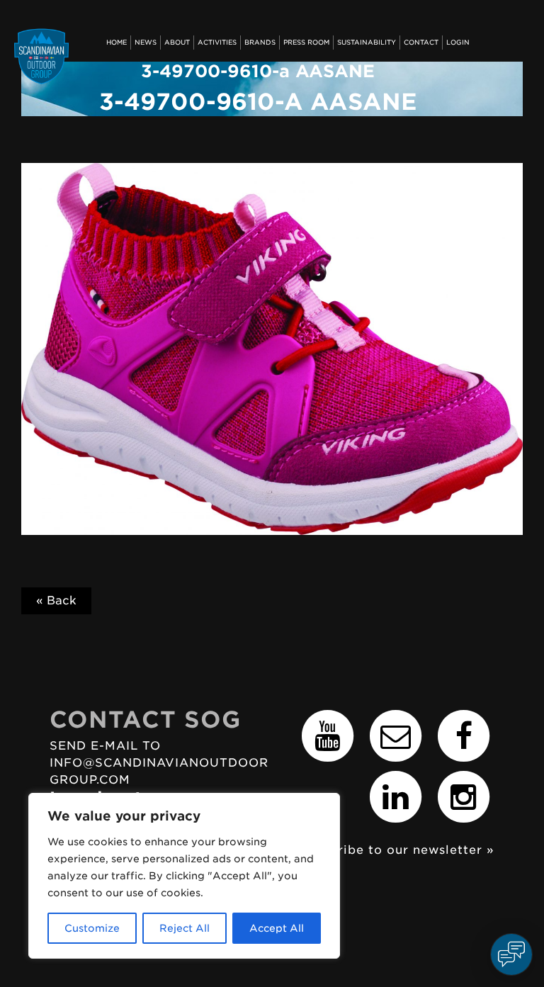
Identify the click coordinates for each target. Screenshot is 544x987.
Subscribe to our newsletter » (396, 850)
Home (116, 42)
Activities (217, 42)
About (177, 42)
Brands (260, 42)
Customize (92, 928)
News (146, 42)
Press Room (306, 42)
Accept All (276, 928)
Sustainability (366, 42)
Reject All (184, 928)
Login (458, 42)
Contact (421, 42)
